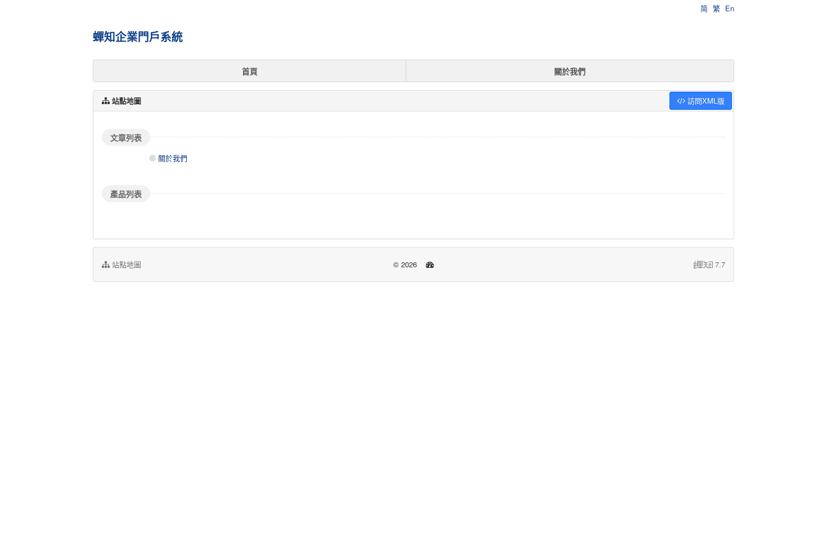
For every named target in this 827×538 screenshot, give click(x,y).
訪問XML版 (705, 100)
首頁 (250, 71)
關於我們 (570, 71)
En (729, 8)
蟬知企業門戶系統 (138, 36)
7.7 (709, 264)
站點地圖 (125, 264)
